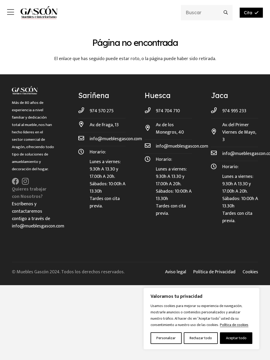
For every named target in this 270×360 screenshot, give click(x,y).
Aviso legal (175, 272)
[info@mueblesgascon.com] (84, 139)
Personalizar (166, 338)
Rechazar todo (201, 338)
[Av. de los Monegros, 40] (150, 128)
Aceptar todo (236, 338)
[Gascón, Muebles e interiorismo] (39, 12)
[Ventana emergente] (10, 13)
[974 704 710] (150, 111)
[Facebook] (15, 181)
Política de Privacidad (214, 272)
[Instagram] (25, 182)
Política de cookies (234, 325)
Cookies (250, 272)
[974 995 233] (216, 111)
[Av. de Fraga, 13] (84, 125)
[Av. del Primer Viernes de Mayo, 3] (216, 132)
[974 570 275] (84, 111)
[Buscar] (226, 12)
